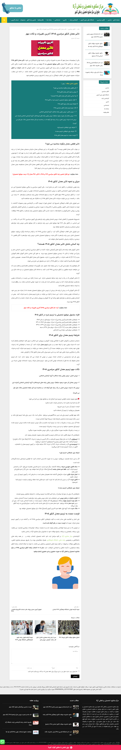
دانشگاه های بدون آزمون (87, 20)
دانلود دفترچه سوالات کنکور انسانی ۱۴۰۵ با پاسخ (58, 724)
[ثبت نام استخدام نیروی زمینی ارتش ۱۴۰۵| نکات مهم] (107, 34)
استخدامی (57, 20)
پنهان (63, 84)
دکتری (65, 20)
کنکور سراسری (101, 20)
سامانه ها (49, 20)
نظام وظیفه (40, 20)
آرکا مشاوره (73, 38)
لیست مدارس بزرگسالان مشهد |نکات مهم (20, 707)
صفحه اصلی (116, 20)
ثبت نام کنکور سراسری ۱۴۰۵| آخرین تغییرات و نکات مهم (41, 308)
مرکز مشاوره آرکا (67, 536)
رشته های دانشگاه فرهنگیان (56, 540)
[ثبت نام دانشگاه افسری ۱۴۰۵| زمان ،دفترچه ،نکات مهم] (107, 63)
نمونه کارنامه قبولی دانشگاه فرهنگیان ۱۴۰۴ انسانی (66, 609)
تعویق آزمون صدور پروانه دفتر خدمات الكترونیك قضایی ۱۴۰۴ (26, 610)
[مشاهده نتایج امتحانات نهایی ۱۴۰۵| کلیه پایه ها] (36, 732)
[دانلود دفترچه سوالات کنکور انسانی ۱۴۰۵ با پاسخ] (107, 53)
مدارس (110, 20)
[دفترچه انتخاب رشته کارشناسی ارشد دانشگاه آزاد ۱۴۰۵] (36, 723)
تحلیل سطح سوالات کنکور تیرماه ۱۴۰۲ (69, 637)
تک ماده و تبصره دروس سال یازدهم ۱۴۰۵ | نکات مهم (17, 715)
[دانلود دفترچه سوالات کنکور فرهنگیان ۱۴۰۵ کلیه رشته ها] (107, 44)
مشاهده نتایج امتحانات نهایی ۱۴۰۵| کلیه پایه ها (18, 732)
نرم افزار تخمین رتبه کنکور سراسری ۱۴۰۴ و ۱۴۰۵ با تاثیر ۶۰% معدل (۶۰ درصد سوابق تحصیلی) (41, 174)
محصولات (22, 20)
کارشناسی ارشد (74, 20)
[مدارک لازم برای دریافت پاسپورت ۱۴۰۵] (107, 73)
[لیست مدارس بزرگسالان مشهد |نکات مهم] (36, 707)
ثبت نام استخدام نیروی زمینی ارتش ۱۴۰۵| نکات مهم (57, 707)
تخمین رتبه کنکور (31, 20)
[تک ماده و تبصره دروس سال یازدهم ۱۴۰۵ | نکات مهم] (36, 715)
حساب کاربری (15, 20)
